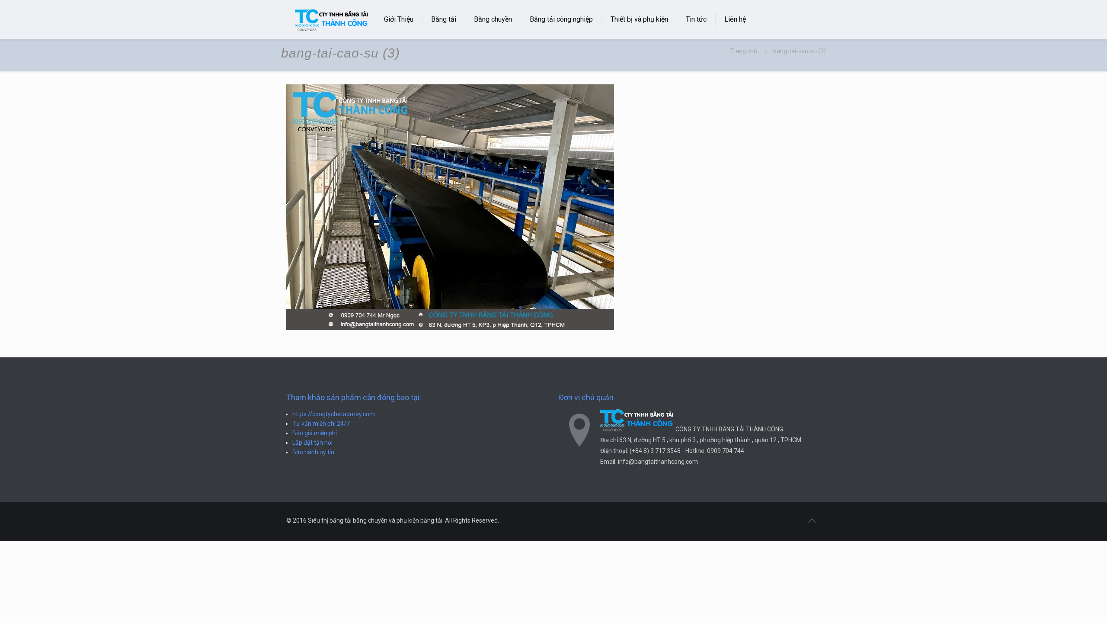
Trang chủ (743, 51)
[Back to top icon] (812, 520)
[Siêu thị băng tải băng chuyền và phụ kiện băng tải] (332, 19)
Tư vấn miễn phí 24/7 (321, 423)
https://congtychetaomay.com (333, 414)
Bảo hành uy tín (313, 452)
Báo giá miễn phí (314, 433)
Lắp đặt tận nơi (312, 442)
